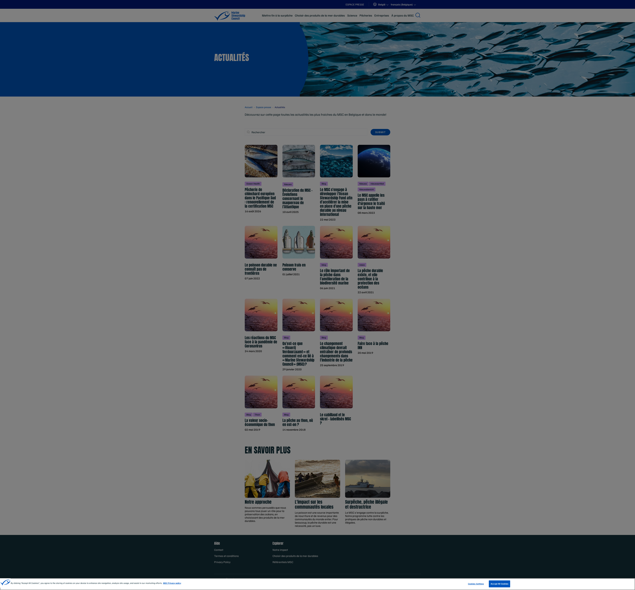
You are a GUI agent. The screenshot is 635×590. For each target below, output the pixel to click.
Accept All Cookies (499, 583)
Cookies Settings (476, 583)
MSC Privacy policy (172, 583)
